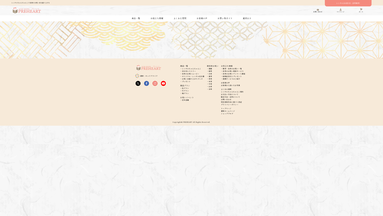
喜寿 (210, 76)
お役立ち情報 (157, 18)
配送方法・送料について (230, 97)
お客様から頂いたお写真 (230, 85)
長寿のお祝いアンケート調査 (234, 74)
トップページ (226, 108)
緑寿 (210, 71)
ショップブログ (227, 113)
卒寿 (210, 84)
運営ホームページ (228, 111)
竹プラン (185, 91)
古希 (210, 74)
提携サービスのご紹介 (231, 79)
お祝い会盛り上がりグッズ (192, 79)
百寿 (210, 89)
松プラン (185, 88)
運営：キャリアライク (149, 76)
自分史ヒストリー (189, 71)
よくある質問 (180, 18)
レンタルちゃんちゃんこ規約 (232, 92)
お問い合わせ (226, 99)
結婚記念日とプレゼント (232, 76)
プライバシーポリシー (229, 104)
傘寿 (210, 79)
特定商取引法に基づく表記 (231, 102)
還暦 (210, 69)
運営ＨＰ (247, 18)
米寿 (210, 81)
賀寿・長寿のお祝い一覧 (232, 69)
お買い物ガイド (225, 18)
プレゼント (186, 81)
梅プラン (185, 93)
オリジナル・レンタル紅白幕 (193, 76)
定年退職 (185, 100)
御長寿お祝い (213, 66)
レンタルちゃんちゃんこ (191, 69)
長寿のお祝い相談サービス (233, 71)
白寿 (210, 86)
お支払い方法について (229, 94)
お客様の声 (202, 18)
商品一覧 (136, 18)
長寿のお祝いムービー (190, 74)
